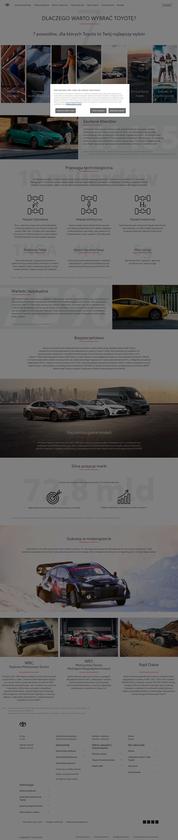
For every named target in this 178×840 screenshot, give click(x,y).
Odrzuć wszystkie (98, 111)
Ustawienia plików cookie (65, 111)
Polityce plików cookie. (74, 104)
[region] (89, 100)
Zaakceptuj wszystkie (117, 111)
